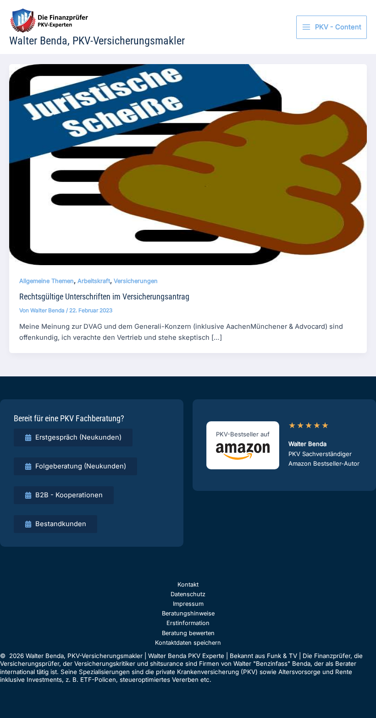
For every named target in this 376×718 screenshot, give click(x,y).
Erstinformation (188, 623)
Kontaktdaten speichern (188, 642)
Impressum (188, 603)
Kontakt (188, 584)
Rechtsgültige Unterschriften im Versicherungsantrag (104, 296)
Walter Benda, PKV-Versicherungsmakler (97, 40)
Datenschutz (188, 594)
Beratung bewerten (188, 633)
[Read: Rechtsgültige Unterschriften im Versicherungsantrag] (188, 164)
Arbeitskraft (93, 280)
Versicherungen (136, 280)
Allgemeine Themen (46, 280)
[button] (73, 437)
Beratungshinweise (188, 613)
